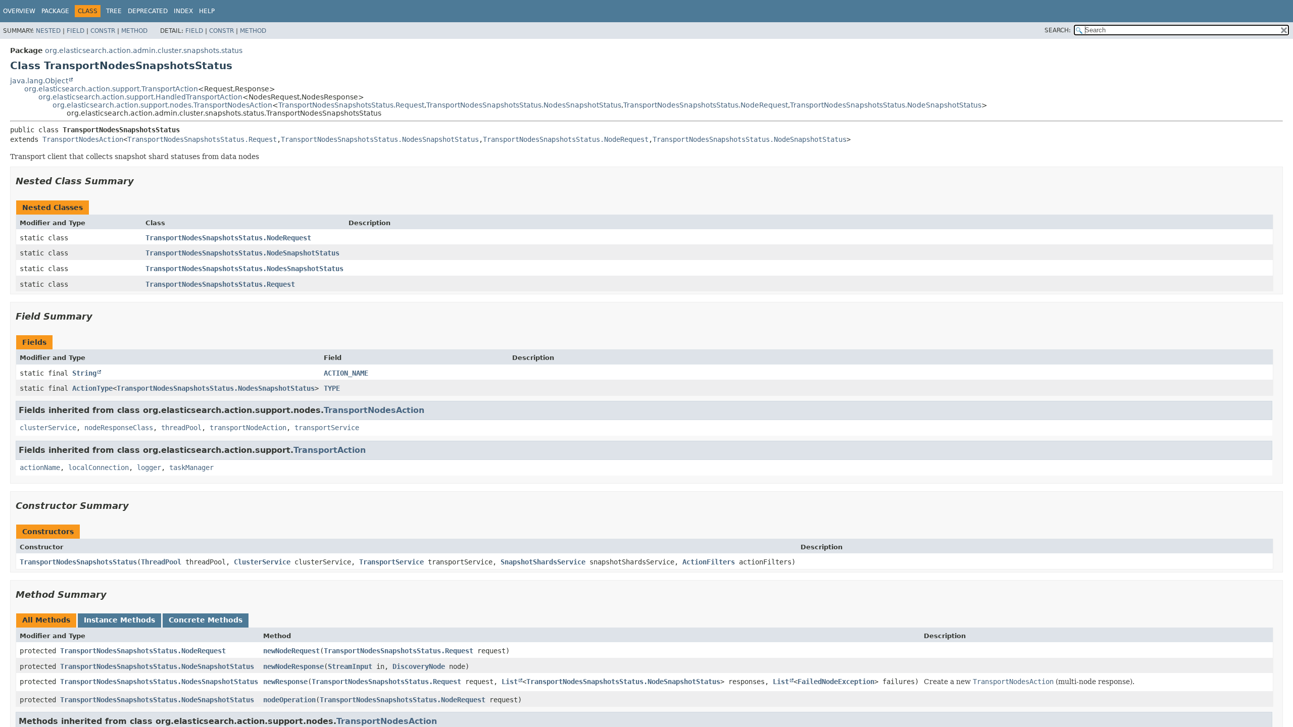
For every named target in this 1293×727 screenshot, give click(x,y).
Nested (48, 30)
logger (149, 467)
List (510, 682)
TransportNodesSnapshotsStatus (78, 562)
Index (183, 11)
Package (55, 11)
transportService (326, 428)
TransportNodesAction (82, 139)
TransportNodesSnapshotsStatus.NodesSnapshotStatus (523, 105)
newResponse (285, 682)
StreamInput (350, 666)
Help (207, 11)
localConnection (98, 467)
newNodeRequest (291, 651)
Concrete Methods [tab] (205, 620)
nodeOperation (289, 700)
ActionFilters (708, 562)
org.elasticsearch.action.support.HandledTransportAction (140, 97)
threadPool (181, 428)
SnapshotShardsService (543, 562)
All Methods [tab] (46, 620)
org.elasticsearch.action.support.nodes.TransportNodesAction (162, 105)
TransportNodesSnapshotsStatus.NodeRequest (705, 105)
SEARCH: (1058, 30)
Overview (19, 11)
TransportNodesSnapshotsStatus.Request (351, 105)
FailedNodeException (836, 682)
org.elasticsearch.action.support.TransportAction (111, 89)
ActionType (92, 388)
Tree (114, 11)
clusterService (48, 428)
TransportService (391, 562)
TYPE (332, 388)
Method (134, 30)
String (84, 373)
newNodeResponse (293, 666)
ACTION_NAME (346, 373)
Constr (102, 30)
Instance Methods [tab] (119, 620)
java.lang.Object (39, 81)
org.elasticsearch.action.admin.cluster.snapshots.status (143, 50)
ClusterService (262, 562)
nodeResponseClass (118, 428)
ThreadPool (161, 562)
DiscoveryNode (418, 666)
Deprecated (148, 11)
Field (75, 30)
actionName (40, 467)
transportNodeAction (248, 428)
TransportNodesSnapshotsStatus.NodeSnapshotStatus (885, 105)
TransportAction (329, 450)
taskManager (191, 467)
